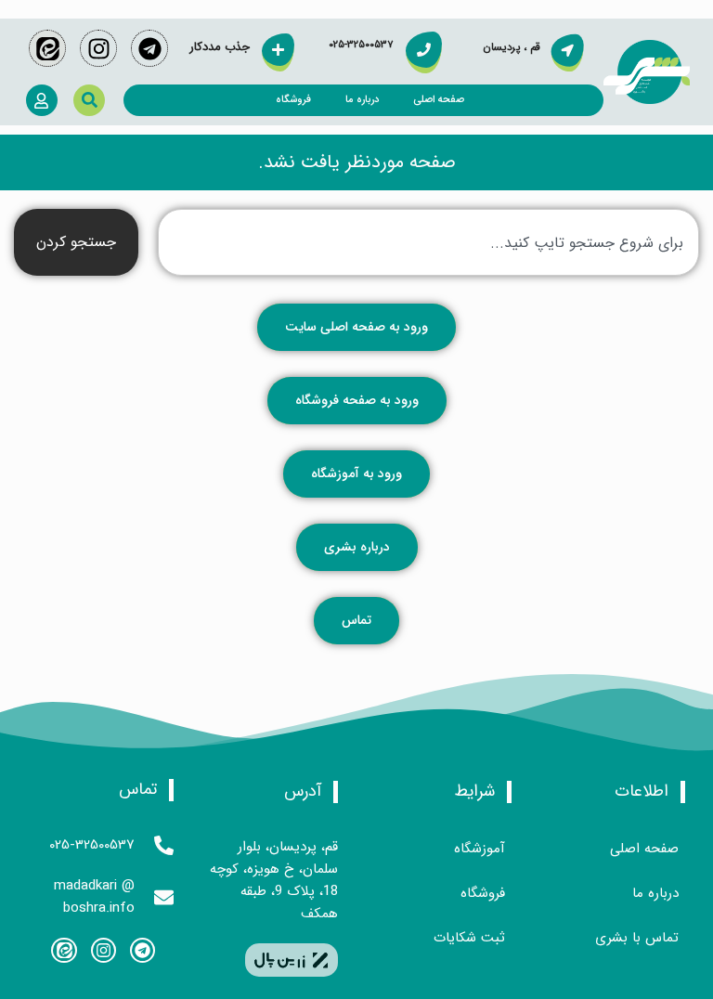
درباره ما (362, 100)
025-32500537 (92, 845)
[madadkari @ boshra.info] (164, 897)
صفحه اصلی (438, 100)
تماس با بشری (637, 938)
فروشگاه (293, 100)
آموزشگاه (479, 848)
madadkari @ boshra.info (94, 897)
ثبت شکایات (469, 938)
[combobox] (428, 242)
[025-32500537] (164, 845)
